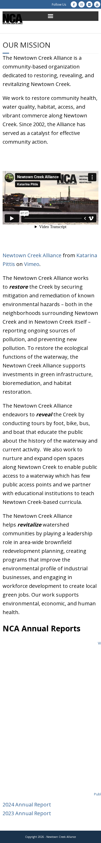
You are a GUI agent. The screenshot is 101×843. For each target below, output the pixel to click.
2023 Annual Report (27, 813)
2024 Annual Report (27, 804)
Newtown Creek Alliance (32, 255)
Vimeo (31, 264)
